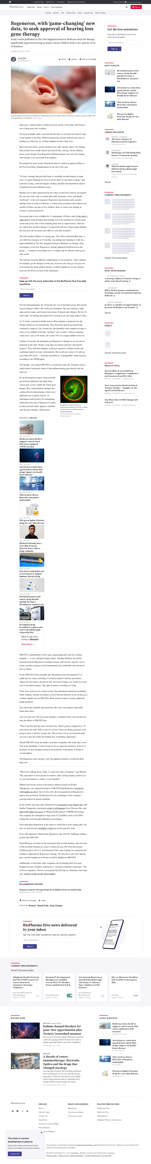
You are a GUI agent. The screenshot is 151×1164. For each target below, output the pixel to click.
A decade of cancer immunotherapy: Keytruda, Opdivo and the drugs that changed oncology (61, 1062)
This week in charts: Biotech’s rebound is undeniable (127, 105)
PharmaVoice (60, 2)
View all (107, 182)
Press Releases (56, 7)
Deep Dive (31, 7)
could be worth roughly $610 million (39, 873)
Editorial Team (44, 1112)
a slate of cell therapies (56, 808)
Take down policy (77, 1155)
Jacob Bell (22, 58)
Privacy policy (51, 1155)
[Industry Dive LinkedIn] (12, 1111)
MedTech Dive (50, 2)
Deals (80, 13)
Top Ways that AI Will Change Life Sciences (121, 401)
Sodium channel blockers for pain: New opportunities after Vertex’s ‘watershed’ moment (62, 1030)
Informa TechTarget (84, 1145)
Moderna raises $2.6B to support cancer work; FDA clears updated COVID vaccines (125, 1027)
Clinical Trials (71, 13)
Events (46, 7)
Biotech (56, 13)
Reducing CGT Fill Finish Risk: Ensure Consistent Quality (126, 154)
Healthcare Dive (38, 2)
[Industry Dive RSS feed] (27, 1111)
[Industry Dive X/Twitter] (22, 1111)
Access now (14, 1154)
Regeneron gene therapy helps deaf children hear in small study (50, 889)
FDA (62, 13)
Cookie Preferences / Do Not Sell (98, 1155)
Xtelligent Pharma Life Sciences (76, 2)
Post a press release (119, 258)
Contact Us (43, 1116)
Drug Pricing (88, 13)
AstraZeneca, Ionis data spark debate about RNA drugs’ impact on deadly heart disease (128, 91)
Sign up (137, 7)
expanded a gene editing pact (70, 804)
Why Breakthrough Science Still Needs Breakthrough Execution (125, 169)
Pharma (48, 13)
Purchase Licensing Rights (49, 1124)
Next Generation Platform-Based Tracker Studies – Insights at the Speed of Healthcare (121, 388)
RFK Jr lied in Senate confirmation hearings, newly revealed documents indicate (123, 293)
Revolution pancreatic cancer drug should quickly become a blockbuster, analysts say (128, 75)
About (41, 1108)
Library (39, 7)
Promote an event (119, 353)
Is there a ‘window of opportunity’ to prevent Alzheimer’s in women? (123, 306)
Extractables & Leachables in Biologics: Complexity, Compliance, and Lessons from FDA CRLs (122, 373)
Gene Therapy (100, 13)
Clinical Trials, (43, 905)
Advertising (72, 1108)
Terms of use (63, 1155)
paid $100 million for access (31, 811)
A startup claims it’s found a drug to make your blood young (122, 279)
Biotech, (33, 905)
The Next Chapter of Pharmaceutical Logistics (124, 140)
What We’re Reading (46, 1131)
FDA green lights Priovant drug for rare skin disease (128, 116)
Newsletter (43, 1120)
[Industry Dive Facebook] (17, 1111)
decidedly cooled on (47, 828)
